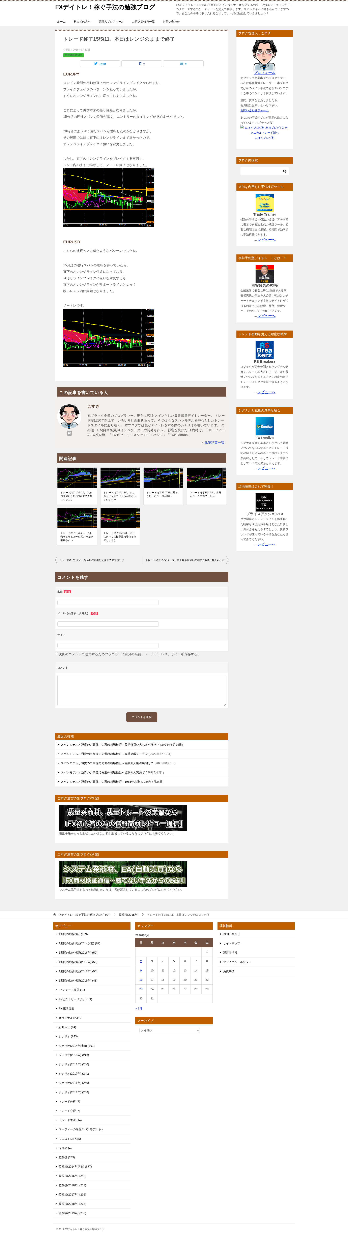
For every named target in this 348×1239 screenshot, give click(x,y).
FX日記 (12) (66, 1008)
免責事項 (228, 971)
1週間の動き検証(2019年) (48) (78, 980)
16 (141, 979)
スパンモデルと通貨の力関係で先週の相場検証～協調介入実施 (101, 772)
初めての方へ (82, 21)
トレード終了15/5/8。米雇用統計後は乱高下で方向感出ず (91, 560)
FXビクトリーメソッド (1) (75, 999)
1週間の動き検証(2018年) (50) (78, 971)
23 (141, 989)
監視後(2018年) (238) (72, 1203)
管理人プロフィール (111, 21)
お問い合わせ (171, 21)
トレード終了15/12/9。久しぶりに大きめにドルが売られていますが (120, 496)
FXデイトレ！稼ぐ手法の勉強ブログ (105, 7)
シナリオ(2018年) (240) (74, 1082)
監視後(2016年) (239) (72, 1185)
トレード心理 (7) (69, 1110)
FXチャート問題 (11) (72, 989)
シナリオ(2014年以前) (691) (77, 1045)
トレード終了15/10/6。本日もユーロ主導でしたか (205, 494)
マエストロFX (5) (70, 1138)
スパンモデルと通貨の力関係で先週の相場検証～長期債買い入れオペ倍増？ (110, 744)
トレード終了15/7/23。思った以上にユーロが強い (162, 494)
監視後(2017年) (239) (72, 1194)
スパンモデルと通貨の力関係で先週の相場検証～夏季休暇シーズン (104, 753)
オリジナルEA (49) (70, 1017)
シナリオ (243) (68, 1036)
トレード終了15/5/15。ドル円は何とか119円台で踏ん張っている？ (76, 496)
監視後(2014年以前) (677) (75, 1166)
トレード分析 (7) (69, 1101)
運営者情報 (230, 952)
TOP (84, 914)
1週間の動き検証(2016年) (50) (78, 952)
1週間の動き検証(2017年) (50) (78, 962)
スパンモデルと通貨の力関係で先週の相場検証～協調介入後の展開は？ (107, 763)
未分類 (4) (65, 1148)
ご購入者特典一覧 (143, 21)
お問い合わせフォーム (254, 110)
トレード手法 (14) (70, 1120)
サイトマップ (231, 943)
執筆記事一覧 (214, 442)
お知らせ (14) (67, 1027)
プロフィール (265, 73)
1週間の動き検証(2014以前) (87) (79, 943)
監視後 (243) (67, 1157)
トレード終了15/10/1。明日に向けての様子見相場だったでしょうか (120, 537)
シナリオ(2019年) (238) (74, 1092)
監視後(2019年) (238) (72, 1213)
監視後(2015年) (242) (72, 1175)
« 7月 (138, 1008)
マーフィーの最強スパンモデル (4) (81, 1129)
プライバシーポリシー (237, 962)
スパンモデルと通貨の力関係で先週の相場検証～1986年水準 (100, 781)
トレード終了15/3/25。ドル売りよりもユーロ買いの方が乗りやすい (76, 537)
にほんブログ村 (264, 137)
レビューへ (266, 240)
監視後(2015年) (73, 55)
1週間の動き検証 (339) (73, 934)
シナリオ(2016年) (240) (74, 1064)
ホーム (61, 21)
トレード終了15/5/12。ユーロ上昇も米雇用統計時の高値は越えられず (185, 560)
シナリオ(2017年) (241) (74, 1073)
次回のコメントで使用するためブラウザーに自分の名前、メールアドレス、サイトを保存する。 (130, 654)
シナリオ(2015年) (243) (74, 1055)
